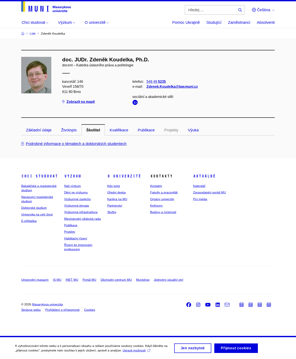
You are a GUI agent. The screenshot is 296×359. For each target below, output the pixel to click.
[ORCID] (136, 103)
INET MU (72, 279)
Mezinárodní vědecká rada (82, 218)
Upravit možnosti (134, 350)
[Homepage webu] (46, 6)
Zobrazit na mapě (81, 102)
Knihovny (156, 205)
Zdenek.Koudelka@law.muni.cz (172, 86)
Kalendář (199, 186)
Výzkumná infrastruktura (81, 212)
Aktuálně (204, 176)
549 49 (156, 81)
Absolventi (266, 22)
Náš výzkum (72, 186)
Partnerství (114, 205)
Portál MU (89, 279)
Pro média (200, 199)
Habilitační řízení (75, 238)
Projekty (69, 231)
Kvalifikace (119, 130)
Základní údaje (39, 130)
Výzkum (72, 176)
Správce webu (31, 309)
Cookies (89, 309)
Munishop (143, 279)
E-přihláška (29, 221)
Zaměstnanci (239, 22)
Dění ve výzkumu (76, 192)
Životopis (69, 130)
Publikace (146, 130)
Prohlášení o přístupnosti (62, 309)
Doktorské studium (34, 207)
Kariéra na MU (117, 199)
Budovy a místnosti (163, 212)
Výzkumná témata (76, 205)
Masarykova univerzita (47, 304)
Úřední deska (116, 192)
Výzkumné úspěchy (77, 199)
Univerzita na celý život (37, 214)
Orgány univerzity (162, 199)
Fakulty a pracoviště (164, 192)
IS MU (57, 279)
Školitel (93, 130)
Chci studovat (39, 176)
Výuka (193, 130)
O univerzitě (124, 176)
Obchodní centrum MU (116, 279)
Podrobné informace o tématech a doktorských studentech (76, 144)
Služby (111, 212)
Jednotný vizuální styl (168, 279)
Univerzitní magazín (35, 279)
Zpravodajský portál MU (209, 192)
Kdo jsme (113, 186)
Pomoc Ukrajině (186, 22)
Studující (213, 22)
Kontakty (156, 186)
